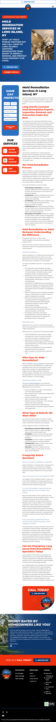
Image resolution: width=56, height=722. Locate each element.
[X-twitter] (7, 712)
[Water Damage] (5, 151)
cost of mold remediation (32, 383)
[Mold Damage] (5, 160)
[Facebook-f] (3, 712)
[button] (53, 6)
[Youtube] (3, 715)
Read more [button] (13, 641)
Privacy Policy (5, 720)
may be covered (39, 363)
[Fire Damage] (5, 170)
